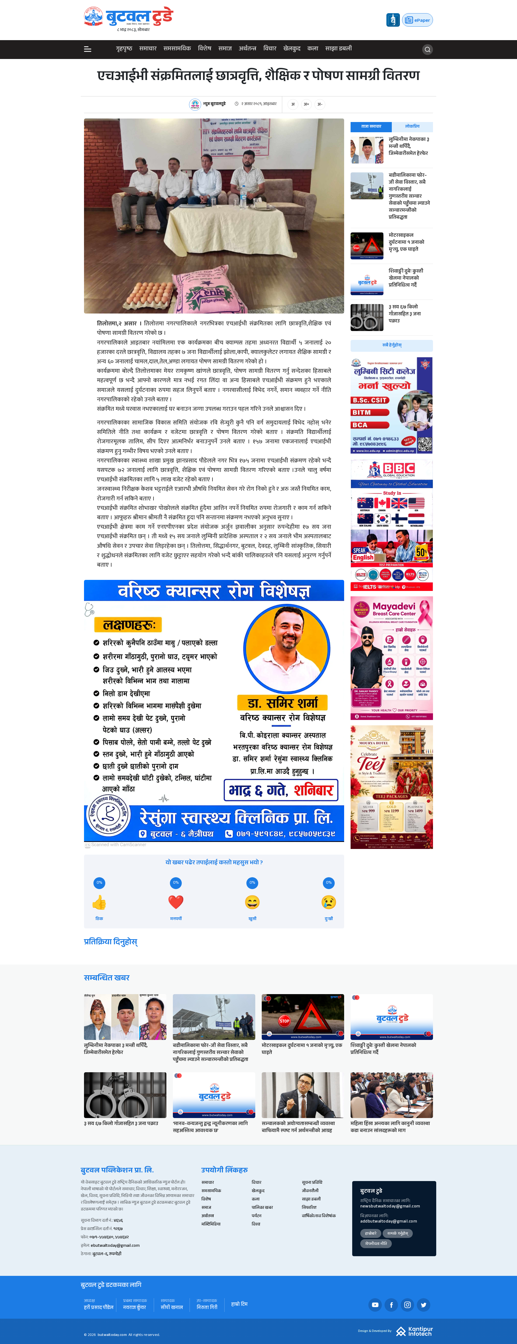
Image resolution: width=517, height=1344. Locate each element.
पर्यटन (256, 1216)
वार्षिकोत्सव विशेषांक (319, 1216)
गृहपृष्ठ (124, 50)
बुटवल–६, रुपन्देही (106, 1254)
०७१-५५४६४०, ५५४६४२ (109, 1237)
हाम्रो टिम (239, 1305)
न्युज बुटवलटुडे (214, 105)
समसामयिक (177, 50)
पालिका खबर (262, 1208)
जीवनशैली (310, 1191)
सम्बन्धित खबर (107, 979)
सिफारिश (309, 1208)
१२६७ (118, 1229)
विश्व (256, 1224)
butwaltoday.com (112, 1335)
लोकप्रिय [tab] (412, 127)
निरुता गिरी (207, 1308)
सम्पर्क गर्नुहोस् (397, 1234)
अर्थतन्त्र (247, 50)
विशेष (204, 50)
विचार (269, 50)
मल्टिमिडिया (211, 1224)
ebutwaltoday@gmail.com (115, 1246)
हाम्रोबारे (370, 1234)
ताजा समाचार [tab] (371, 127)
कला (313, 50)
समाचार (147, 50)
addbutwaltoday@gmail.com (388, 1221)
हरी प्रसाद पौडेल (98, 1308)
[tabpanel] (392, 244)
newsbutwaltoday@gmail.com (390, 1206)
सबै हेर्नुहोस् (391, 345)
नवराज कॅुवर (134, 1308)
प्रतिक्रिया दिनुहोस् (110, 943)
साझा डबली (338, 50)
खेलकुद (292, 50)
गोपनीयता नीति (376, 1244)
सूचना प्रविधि (312, 1183)
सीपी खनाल (172, 1308)
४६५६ (118, 1221)
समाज (225, 50)
